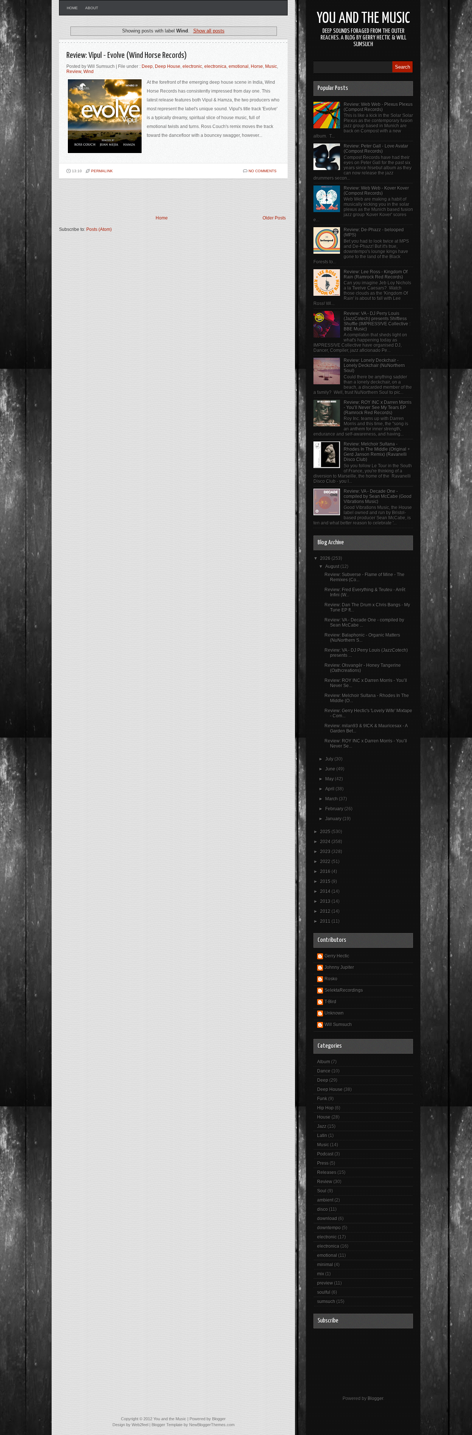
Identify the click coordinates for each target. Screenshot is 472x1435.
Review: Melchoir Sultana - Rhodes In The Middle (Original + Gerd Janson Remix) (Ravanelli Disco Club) (377, 451)
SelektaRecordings (343, 990)
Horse (257, 66)
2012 (326, 911)
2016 (326, 871)
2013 (326, 901)
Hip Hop (325, 1107)
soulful (323, 1292)
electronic (192, 66)
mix (320, 1273)
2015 (326, 881)
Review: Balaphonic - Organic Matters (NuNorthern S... (362, 637)
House (323, 1117)
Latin (322, 1135)
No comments (263, 171)
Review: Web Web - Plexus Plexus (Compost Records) (378, 107)
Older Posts (274, 218)
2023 (326, 851)
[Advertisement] (145, 197)
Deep (147, 66)
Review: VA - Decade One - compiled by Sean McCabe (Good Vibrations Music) (378, 496)
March (332, 798)
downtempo (329, 1227)
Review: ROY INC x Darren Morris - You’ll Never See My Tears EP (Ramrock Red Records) (378, 407)
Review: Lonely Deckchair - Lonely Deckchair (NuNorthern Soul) (374, 365)
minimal (325, 1264)
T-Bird (330, 1001)
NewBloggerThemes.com (212, 1424)
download (327, 1218)
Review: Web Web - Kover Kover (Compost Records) (376, 191)
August (332, 566)
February (334, 808)
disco (322, 1209)
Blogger (375, 1398)
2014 (326, 891)
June (330, 769)
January (334, 818)
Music (271, 66)
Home (72, 8)
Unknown (334, 1013)
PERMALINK (102, 171)
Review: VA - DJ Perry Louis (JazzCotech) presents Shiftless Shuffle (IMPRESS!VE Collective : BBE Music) (377, 321)
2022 (326, 861)
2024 (326, 841)
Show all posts (208, 31)
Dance (323, 1071)
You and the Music (363, 18)
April (330, 788)
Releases (326, 1172)
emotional (239, 66)
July (329, 759)
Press (323, 1163)
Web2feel (140, 1424)
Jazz (321, 1126)
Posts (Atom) (99, 229)
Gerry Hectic (336, 956)
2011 (326, 921)
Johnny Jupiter (339, 967)
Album (323, 1061)
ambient (325, 1200)
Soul (321, 1190)
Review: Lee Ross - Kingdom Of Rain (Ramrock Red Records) (375, 274)
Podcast (325, 1154)
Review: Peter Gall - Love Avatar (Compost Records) (376, 148)
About (91, 8)
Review (73, 71)
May (330, 778)
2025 (326, 831)
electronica (215, 66)
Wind (88, 71)
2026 (326, 558)
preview (325, 1283)
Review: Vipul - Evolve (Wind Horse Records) (126, 55)
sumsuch (326, 1301)
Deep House (167, 66)
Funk (322, 1098)
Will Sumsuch (338, 1024)
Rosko (330, 978)
